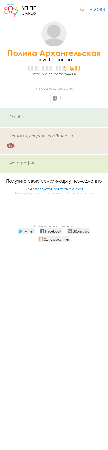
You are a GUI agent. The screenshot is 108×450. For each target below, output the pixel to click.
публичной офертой (78, 193)
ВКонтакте (55, 98)
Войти (99, 9)
